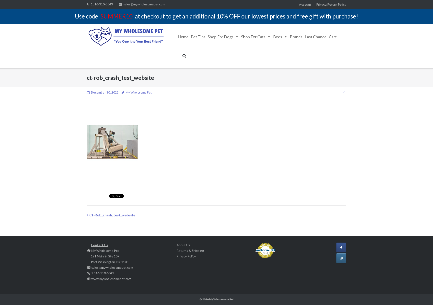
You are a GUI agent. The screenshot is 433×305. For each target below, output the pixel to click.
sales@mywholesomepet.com (144, 4)
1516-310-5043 (102, 4)
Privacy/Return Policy (331, 4)
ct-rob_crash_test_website (112, 215)
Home (183, 36)
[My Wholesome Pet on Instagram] (341, 258)
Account (305, 4)
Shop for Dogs (220, 36)
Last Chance (316, 36)
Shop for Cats (253, 36)
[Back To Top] (421, 294)
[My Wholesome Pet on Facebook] (341, 247)
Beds (277, 36)
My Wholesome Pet (139, 92)
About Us (183, 245)
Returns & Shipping (190, 250)
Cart (333, 36)
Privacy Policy (186, 256)
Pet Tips (198, 36)
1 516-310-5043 (102, 273)
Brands (296, 36)
